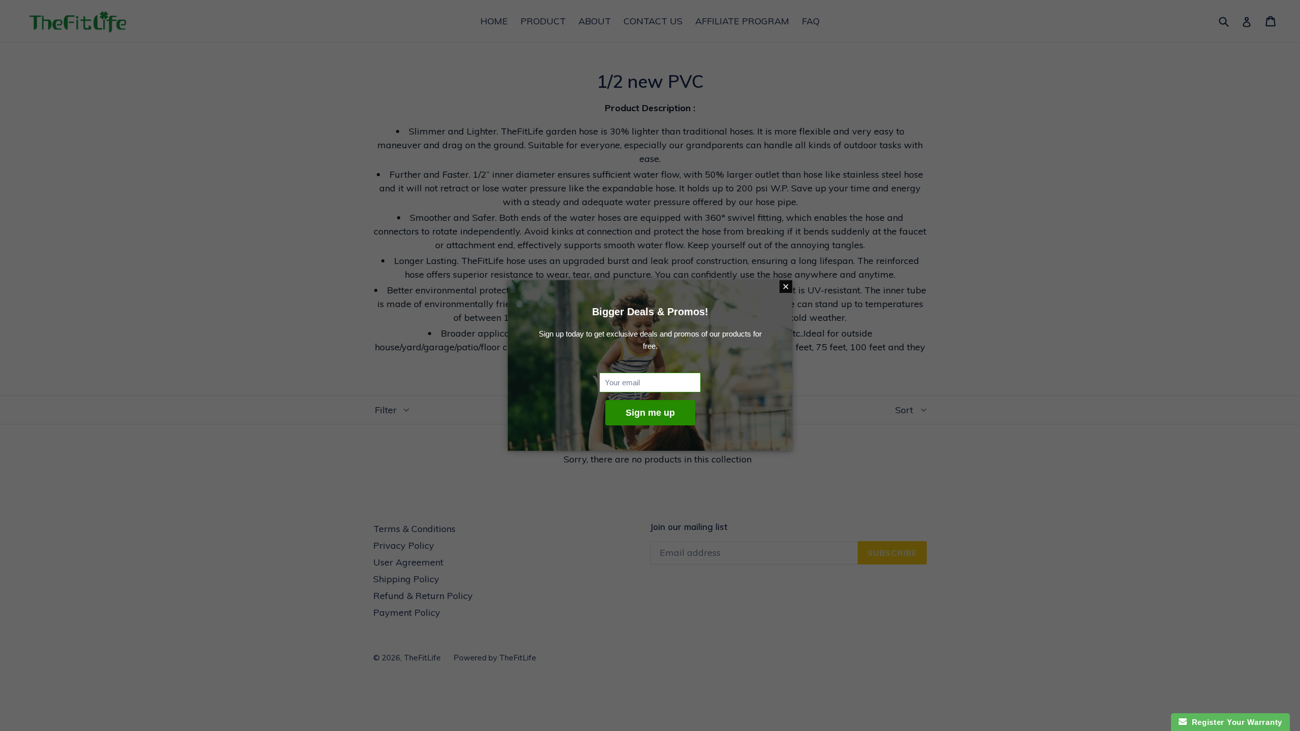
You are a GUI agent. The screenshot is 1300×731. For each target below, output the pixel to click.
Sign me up (650, 413)
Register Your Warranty (1234, 722)
